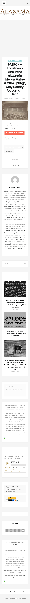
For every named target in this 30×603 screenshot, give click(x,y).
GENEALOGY (8, 151)
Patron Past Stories (15, 60)
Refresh (6, 140)
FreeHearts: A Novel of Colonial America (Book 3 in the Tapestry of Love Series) (15, 237)
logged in (16, 389)
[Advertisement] (15, 36)
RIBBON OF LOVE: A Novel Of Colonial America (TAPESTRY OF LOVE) (15, 215)
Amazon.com (20, 209)
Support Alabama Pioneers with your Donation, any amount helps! (14, 489)
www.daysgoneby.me (11, 206)
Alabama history (9, 147)
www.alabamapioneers (13, 204)
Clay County (19, 147)
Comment (15, 159)
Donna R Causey (21, 98)
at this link (17, 435)
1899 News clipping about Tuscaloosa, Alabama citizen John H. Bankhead (15, 333)
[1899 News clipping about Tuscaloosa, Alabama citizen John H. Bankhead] (15, 320)
